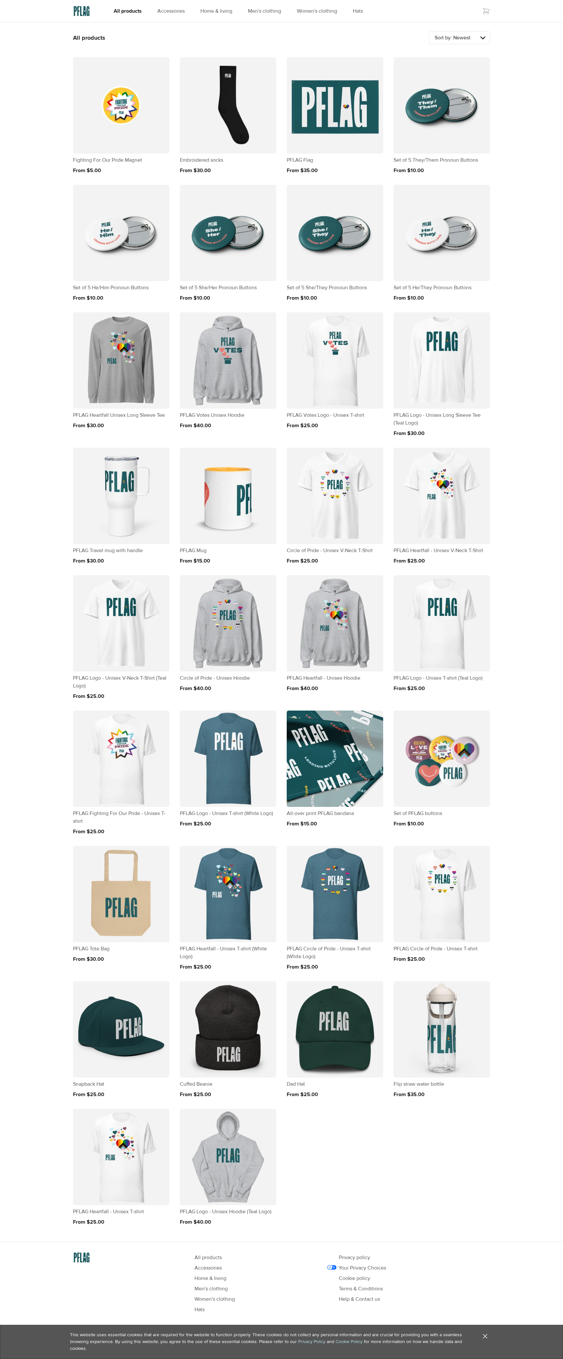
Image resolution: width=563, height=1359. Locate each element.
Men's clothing (264, 11)
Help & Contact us (359, 1299)
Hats (358, 11)
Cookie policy (354, 1278)
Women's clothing (317, 11)
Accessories (171, 11)
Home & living (216, 11)
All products (128, 11)
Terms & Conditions (361, 1288)
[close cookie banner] (485, 1336)
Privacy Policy (311, 1342)
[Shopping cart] (486, 11)
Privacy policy (354, 1257)
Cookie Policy (349, 1342)
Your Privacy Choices (362, 1268)
